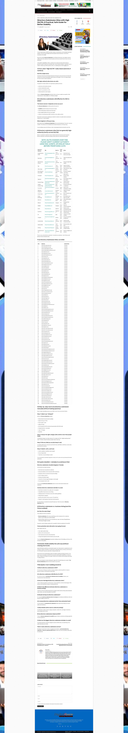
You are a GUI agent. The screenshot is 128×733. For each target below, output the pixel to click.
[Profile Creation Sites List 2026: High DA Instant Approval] (54, 672)
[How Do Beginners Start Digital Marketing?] (66, 672)
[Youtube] (90, 0)
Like (77, 20)
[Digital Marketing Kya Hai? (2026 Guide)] (76, 68)
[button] (89, 11)
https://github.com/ (48, 196)
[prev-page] (38, 680)
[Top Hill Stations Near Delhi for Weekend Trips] (76, 74)
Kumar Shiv (47, 649)
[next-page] (39, 680)
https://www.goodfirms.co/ (49, 211)
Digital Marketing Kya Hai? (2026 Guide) (85, 69)
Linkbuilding (54, 674)
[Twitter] (87, 0)
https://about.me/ (48, 199)
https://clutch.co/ (48, 208)
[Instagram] (86, 0)
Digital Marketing (42, 15)
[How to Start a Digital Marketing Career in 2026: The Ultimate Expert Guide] (43, 672)
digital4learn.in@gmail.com (66, 723)
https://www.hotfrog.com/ (49, 227)
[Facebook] (85, 0)
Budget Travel (82, 73)
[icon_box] (76, 0)
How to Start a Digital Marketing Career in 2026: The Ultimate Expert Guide (43, 676)
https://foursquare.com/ (49, 175)
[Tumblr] (68, 726)
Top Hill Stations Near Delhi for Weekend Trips (85, 75)
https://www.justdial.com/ (49, 221)
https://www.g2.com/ (48, 214)
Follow (82, 20)
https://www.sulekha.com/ (49, 224)
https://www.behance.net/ (49, 202)
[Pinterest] (65, 726)
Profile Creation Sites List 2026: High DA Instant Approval (55, 676)
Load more (82, 79)
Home (38, 15)
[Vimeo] (89, 0)
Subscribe (88, 20)
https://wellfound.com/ (49, 191)
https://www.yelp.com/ (49, 166)
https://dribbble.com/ (48, 205)
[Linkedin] (63, 726)
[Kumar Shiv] (38, 27)
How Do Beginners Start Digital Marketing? (66, 677)
